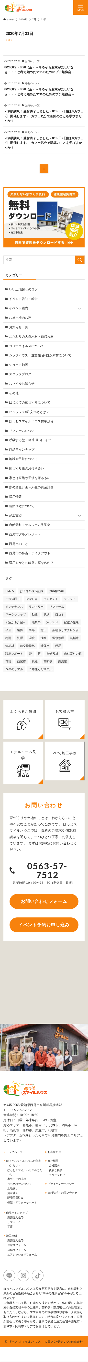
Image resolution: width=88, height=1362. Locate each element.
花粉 (8, 661)
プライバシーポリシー (61, 1183)
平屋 (8, 630)
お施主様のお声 (20, 317)
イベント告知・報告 (23, 299)
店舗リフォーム (16, 1249)
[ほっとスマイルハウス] (18, 7)
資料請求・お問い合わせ (62, 1192)
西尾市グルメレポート (25, 534)
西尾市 (21, 661)
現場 (58, 646)
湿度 (32, 638)
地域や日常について (23, 459)
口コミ (59, 614)
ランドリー (36, 606)
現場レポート (14, 653)
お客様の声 (56, 591)
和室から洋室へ (15, 622)
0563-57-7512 (47, 870)
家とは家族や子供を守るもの (29, 478)
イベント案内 (18, 308)
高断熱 (48, 661)
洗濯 (20, 638)
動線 (35, 614)
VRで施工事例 (65, 753)
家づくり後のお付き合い (26, 468)
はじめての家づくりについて (29, 402)
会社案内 (54, 1165)
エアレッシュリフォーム (22, 1254)
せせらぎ (32, 599)
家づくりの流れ (16, 1178)
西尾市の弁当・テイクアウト (29, 553)
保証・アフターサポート (22, 1202)
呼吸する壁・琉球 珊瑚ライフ (30, 440)
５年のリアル (14, 669)
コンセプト (14, 1165)
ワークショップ (15, 614)
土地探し (12, 1188)
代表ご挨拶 (55, 1170)
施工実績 (15, 515)
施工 (43, 630)
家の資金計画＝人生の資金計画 (31, 487)
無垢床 (74, 638)
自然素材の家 (73, 653)
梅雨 (8, 638)
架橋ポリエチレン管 (65, 630)
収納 (46, 614)
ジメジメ (70, 599)
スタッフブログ (20, 374)
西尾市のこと (18, 544)
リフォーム (56, 606)
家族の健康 (71, 622)
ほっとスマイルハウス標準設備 (31, 421)
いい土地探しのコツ (23, 289)
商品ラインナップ (21, 449)
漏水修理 (58, 638)
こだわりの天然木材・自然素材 (31, 336)
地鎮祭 (36, 622)
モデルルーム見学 (23, 755)
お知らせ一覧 (18, 327)
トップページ (14, 1151)
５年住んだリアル (40, 669)
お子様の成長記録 (31, 591)
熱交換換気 (27, 646)
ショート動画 (18, 365)
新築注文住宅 (15, 1217)
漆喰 (43, 638)
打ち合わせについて (19, 1183)
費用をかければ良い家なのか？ (31, 562)
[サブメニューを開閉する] (79, 308)
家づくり (52, 622)
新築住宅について (21, 506)
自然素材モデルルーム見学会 (29, 525)
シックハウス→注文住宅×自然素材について (40, 355)
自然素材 (52, 653)
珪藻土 (45, 646)
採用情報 (15, 497)
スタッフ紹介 (57, 1174)
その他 (14, 393)
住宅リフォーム (16, 1245)
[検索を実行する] (80, 259)
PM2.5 (9, 591)
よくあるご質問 (23, 711)
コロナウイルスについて (26, 346)
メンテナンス (14, 606)
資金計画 (12, 1193)
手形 (32, 630)
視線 (35, 661)
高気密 (62, 661)
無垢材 (9, 646)
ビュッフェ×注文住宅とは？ (29, 412)
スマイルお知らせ (21, 383)
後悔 (20, 630)
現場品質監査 (15, 1197)
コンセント (51, 599)
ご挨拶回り (12, 599)
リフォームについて (23, 431)
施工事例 (11, 1235)
